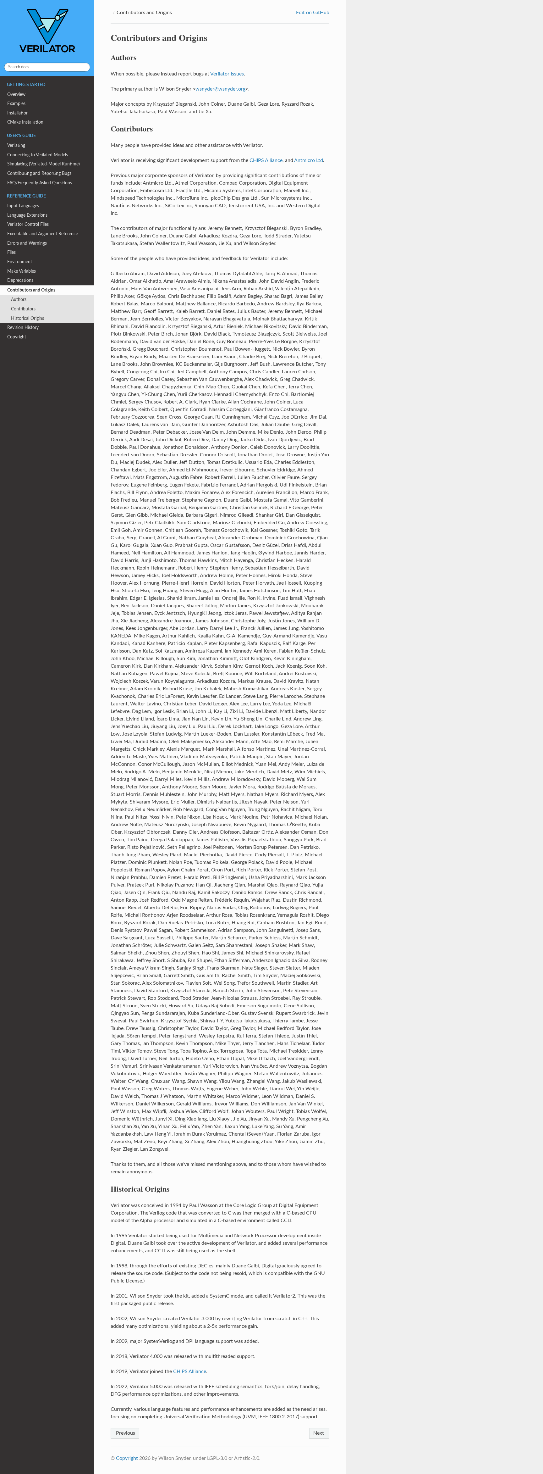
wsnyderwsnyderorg (220, 89)
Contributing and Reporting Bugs (39, 173)
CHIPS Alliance (266, 160)
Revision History (23, 327)
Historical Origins (27, 318)
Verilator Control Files (28, 224)
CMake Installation (25, 122)
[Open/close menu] (3, 290)
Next (319, 1433)
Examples (16, 103)
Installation (18, 113)
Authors (18, 299)
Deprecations (20, 280)
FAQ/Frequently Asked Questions (39, 183)
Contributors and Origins (31, 290)
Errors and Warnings (27, 243)
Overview (16, 94)
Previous (125, 1433)
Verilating (16, 145)
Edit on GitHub (312, 12)
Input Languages (23, 205)
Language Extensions (27, 215)
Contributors (23, 309)
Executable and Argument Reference (42, 233)
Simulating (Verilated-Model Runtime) (43, 164)
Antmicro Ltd (308, 160)
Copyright (16, 337)
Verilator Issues (227, 73)
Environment (19, 261)
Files (11, 252)
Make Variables (21, 271)
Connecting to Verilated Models (37, 155)
